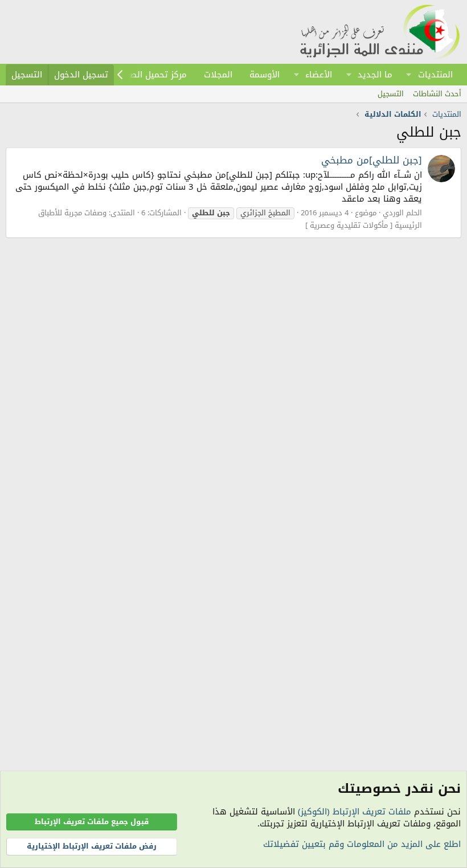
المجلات (218, 75)
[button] (409, 74)
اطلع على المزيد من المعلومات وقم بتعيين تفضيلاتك (362, 844)
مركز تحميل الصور (154, 75)
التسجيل (391, 94)
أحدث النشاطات (437, 94)
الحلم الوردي (402, 213)
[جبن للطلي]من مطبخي (371, 160)
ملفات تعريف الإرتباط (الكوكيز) (354, 812)
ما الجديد (375, 75)
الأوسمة (264, 75)
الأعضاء (318, 75)
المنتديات (435, 75)
